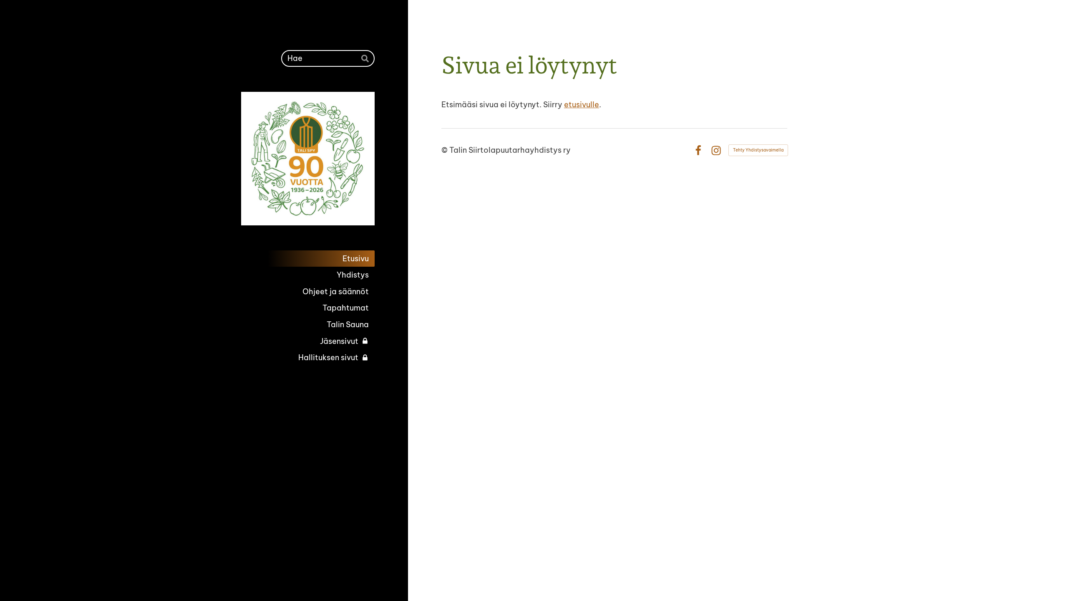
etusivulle (581, 104)
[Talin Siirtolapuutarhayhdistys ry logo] (308, 158)
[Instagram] (716, 150)
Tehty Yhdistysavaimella (758, 150)
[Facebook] (698, 150)
